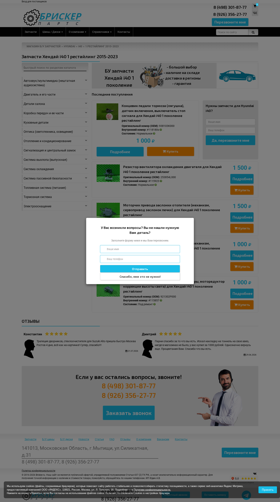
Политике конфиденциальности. (152, 489)
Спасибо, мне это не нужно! (140, 276)
